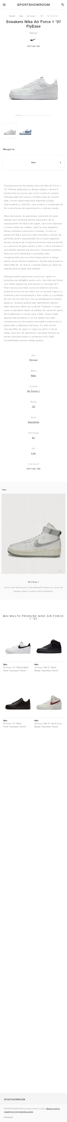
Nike (21, 16)
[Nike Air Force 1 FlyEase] (25, 130)
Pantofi (12, 16)
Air (33, 437)
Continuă (8, 1117)
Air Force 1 (31, 16)
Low (33, 453)
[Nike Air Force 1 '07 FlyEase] (9, 130)
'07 (41, 16)
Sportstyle (33, 422)
